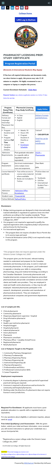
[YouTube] (17, 7)
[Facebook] (3, 7)
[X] (7, 7)
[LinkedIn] (12, 7)
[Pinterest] (26, 7)
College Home (25, 13)
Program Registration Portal (20, 63)
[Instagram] (22, 7)
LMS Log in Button (26, 19)
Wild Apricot (29, 463)
